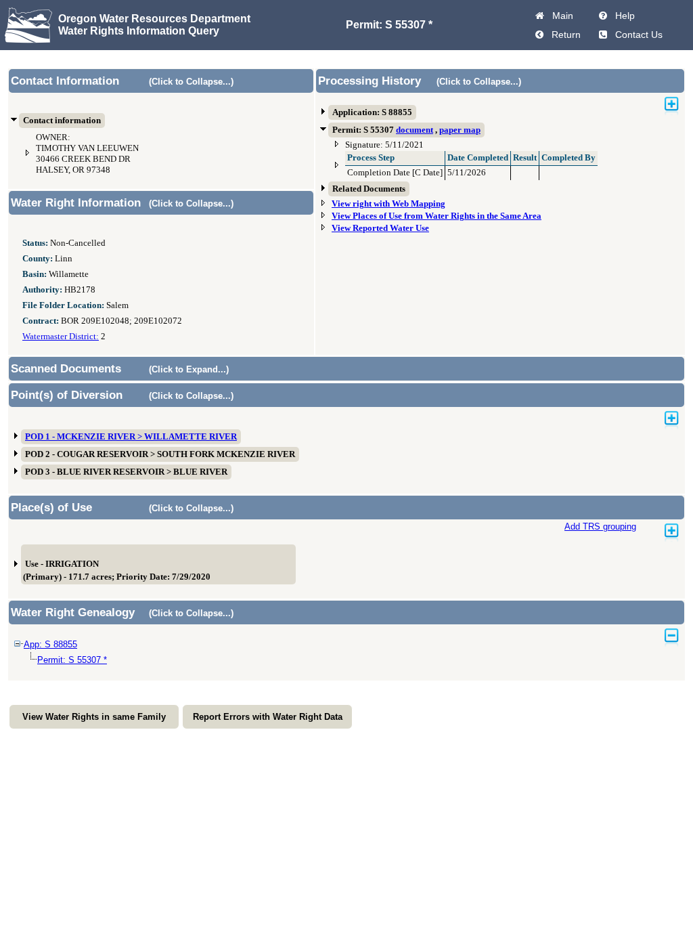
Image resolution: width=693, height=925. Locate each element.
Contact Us (636, 34)
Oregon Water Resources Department (154, 18)
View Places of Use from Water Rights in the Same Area (436, 216)
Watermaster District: (60, 336)
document (414, 130)
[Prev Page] (539, 34)
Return (563, 34)
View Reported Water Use (380, 228)
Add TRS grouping (600, 526)
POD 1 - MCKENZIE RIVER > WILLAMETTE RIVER (131, 437)
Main (560, 15)
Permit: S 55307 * (72, 660)
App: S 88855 (50, 644)
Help (622, 15)
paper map (459, 130)
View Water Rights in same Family (94, 717)
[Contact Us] (603, 34)
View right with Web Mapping (388, 204)
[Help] (603, 15)
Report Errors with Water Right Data (267, 717)
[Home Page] (539, 15)
